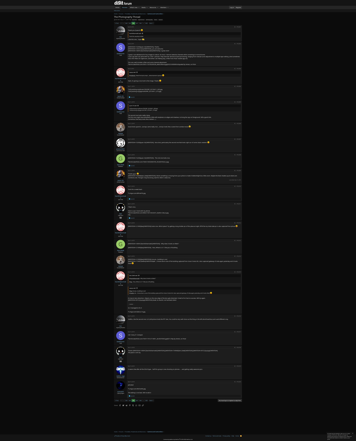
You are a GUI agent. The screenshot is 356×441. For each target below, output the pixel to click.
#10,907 (239, 139)
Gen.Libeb (120, 165)
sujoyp (120, 133)
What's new (133, 7)
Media (144, 7)
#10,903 (239, 68)
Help (232, 436)
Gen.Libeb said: (133, 275)
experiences (141, 19)
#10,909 (239, 170)
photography (149, 19)
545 (130, 23)
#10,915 (239, 272)
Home (117, 7)
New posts (117, 10)
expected (134, 19)
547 (137, 23)
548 (140, 23)
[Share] (235, 27)
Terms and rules (217, 436)
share (155, 19)
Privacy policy (226, 436)
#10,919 (239, 366)
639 (146, 23)
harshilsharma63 (120, 79)
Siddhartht (120, 53)
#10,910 (239, 186)
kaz (120, 214)
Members (163, 7)
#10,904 (239, 86)
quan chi (121, 96)
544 (126, 23)
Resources (153, 7)
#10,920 (239, 382)
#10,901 (239, 27)
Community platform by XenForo (178, 439)
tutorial (160, 19)
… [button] (123, 23)
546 (133, 23)
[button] (139, 7)
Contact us (208, 436)
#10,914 (239, 256)
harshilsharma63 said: (135, 33)
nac (120, 37)
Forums (124, 7)
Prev (117, 23)
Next (150, 23)
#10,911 (239, 204)
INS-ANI (117, 19)
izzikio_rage (121, 376)
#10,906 (239, 123)
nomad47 (120, 392)
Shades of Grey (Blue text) (123, 436)
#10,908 (239, 155)
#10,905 (239, 102)
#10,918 (239, 347)
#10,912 (239, 223)
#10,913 (239, 240)
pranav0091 (120, 149)
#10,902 (239, 43)
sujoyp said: (132, 72)
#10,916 (239, 316)
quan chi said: (133, 105)
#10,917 (239, 332)
